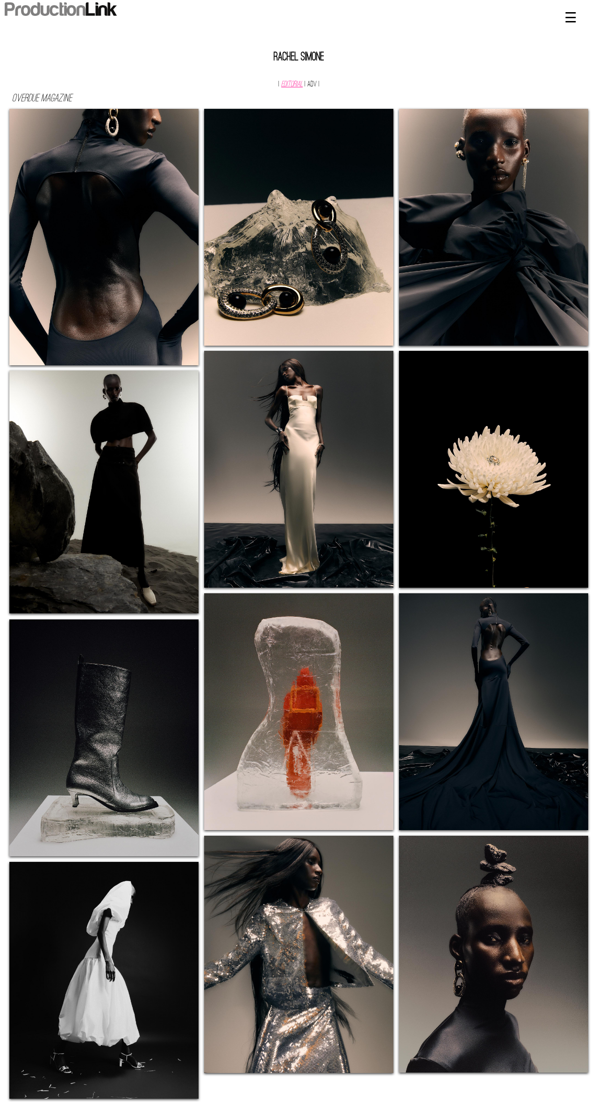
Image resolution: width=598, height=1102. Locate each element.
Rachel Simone (299, 57)
